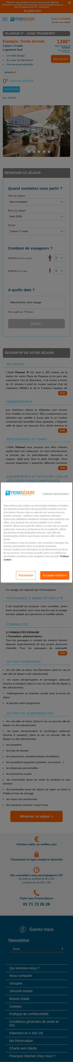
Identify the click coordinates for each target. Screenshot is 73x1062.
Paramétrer (26, 575)
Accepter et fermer (55, 575)
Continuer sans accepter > (56, 493)
